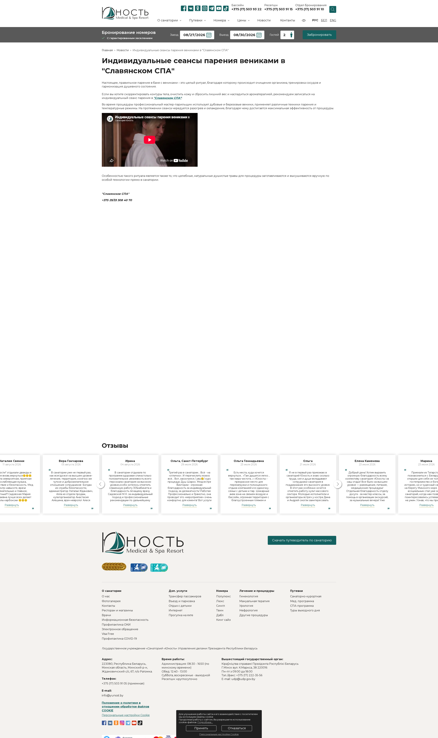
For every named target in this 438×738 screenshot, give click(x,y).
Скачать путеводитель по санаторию (302, 540)
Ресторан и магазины (117, 610)
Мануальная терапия (254, 601)
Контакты (287, 20)
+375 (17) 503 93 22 (246, 9)
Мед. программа (302, 601)
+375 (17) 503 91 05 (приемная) (123, 683)
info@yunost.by (112, 695)
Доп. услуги (178, 591)
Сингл (220, 605)
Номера (222, 591)
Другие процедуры (253, 615)
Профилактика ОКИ (116, 624)
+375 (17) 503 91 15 (278, 9)
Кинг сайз (223, 619)
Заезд (174, 34)
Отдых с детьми (180, 605)
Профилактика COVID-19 (119, 638)
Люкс (220, 601)
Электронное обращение (120, 629)
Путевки (296, 591)
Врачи (106, 615)
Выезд (224, 34)
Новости (264, 20)
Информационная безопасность (125, 619)
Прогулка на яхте (181, 615)
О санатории (111, 591)
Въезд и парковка (182, 601)
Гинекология (248, 596)
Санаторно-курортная (305, 596)
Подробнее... (205, 722)
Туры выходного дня (305, 610)
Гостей (274, 34)
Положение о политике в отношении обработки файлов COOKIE (125, 706)
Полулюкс (223, 596)
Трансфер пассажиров (185, 596)
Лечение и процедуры (256, 591)
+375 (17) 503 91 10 (309, 9)
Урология (246, 605)
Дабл (220, 615)
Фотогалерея (111, 601)
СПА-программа (302, 605)
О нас (106, 596)
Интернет (175, 610)
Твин (219, 610)
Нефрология (248, 610)
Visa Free (108, 633)
